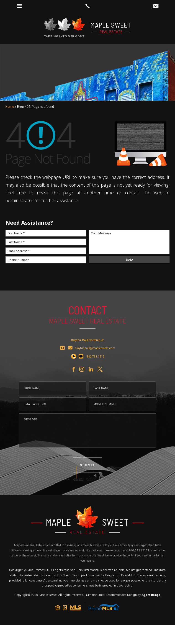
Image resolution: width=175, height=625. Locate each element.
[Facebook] (73, 369)
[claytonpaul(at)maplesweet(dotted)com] (155, 6)
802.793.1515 (138, 550)
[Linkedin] (91, 369)
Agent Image (151, 595)
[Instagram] (81, 369)
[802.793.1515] (87, 6)
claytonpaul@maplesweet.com (95, 348)
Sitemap (92, 595)
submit (87, 465)
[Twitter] (100, 369)
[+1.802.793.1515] (73, 357)
